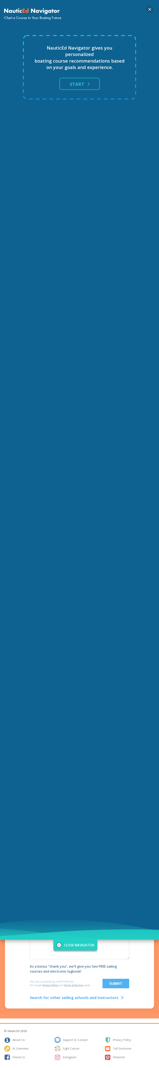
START (77, 84)
